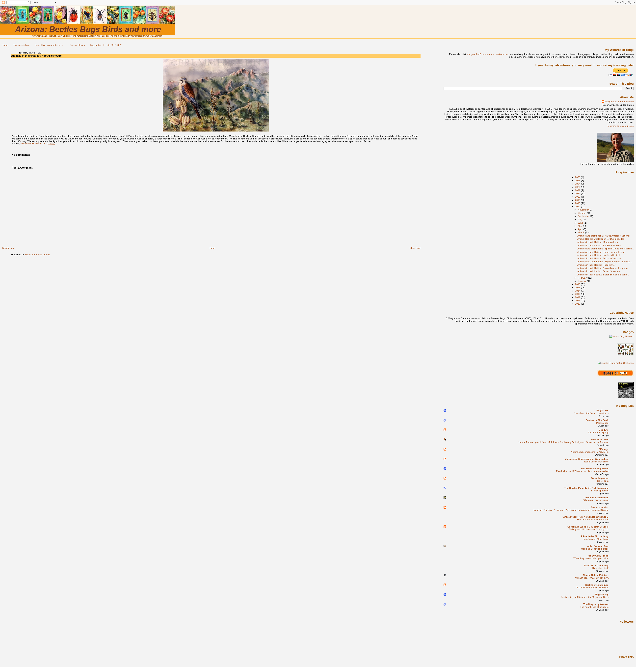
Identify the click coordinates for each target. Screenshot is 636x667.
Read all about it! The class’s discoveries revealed (582, 471)
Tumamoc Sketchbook (596, 497)
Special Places (77, 45)
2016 (578, 284)
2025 (578, 180)
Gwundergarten (600, 478)
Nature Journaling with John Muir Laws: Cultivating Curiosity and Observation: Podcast (563, 442)
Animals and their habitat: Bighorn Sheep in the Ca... (604, 261)
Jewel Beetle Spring (598, 432)
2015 (578, 287)
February (583, 277)
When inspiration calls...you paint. (591, 558)
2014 (578, 291)
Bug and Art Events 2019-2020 (106, 45)
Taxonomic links (21, 45)
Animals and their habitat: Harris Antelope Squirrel (603, 235)
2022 (578, 190)
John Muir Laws (599, 439)
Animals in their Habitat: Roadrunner (596, 265)
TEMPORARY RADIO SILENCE (592, 587)
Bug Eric (604, 429)
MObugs (604, 449)
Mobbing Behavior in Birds (595, 549)
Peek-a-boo (602, 423)
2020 (578, 196)
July (580, 219)
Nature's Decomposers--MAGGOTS (590, 452)
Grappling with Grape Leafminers (591, 413)
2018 (578, 203)
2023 (578, 187)
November (583, 209)
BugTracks (602, 410)
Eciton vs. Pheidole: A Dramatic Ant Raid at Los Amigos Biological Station (571, 510)
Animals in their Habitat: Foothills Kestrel (598, 255)
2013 (578, 294)
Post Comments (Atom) (37, 254)
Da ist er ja (603, 481)
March (581, 232)
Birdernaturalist (600, 507)
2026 (578, 177)
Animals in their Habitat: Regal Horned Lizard (601, 252)
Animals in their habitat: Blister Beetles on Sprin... (603, 274)
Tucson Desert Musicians (595, 461)
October (582, 213)
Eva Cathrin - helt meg (596, 565)
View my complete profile (621, 126)
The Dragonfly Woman (596, 604)
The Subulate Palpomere (595, 468)
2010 (578, 303)
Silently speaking (600, 490)
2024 (578, 184)
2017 (578, 206)
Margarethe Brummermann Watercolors (487, 54)
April (580, 229)
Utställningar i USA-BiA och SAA (592, 578)
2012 (578, 297)
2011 (578, 300)
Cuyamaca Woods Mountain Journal (588, 526)
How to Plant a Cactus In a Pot (593, 519)
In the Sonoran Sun (598, 546)
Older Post (415, 248)
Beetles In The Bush (597, 420)
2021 (578, 193)
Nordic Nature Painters (596, 575)
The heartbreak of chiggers (594, 607)
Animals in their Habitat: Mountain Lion (597, 242)
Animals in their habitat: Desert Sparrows (598, 271)
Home (5, 45)
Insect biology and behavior (49, 45)
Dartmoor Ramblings (597, 585)
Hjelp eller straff (600, 568)
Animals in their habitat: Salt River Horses (599, 245)
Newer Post (8, 248)
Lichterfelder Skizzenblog (594, 536)
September (584, 216)
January (582, 281)
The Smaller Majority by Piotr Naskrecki (586, 488)
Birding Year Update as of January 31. (589, 529)
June (581, 222)
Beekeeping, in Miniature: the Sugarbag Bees (585, 597)
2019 (578, 200)
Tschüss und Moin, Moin (596, 539)
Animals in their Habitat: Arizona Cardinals (599, 258)
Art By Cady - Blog (598, 555)
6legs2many (602, 594)
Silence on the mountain (596, 500)
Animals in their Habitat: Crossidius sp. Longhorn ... (604, 268)
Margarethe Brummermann (619, 101)
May (580, 226)
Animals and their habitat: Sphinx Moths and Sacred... (605, 248)
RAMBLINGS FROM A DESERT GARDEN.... (585, 517)
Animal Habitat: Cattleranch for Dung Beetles (600, 239)
